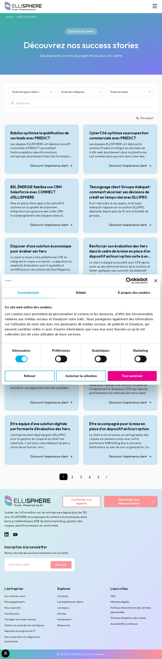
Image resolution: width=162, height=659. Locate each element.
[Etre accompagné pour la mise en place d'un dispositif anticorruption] (120, 440)
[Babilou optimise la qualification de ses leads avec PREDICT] (42, 149)
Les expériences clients (70, 601)
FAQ (113, 596)
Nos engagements (14, 601)
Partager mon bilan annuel (19, 619)
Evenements (64, 619)
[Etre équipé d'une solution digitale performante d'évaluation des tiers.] (42, 440)
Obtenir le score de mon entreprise (24, 625)
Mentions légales (120, 601)
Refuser (29, 376)
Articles (61, 613)
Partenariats (11, 613)
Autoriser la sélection (81, 376)
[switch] (61, 359)
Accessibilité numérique (124, 623)
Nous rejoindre (12, 607)
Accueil (9, 17)
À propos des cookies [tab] (134, 292)
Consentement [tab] (28, 292)
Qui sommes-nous (14, 596)
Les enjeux (63, 607)
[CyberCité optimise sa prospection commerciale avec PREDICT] (120, 149)
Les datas (62, 596)
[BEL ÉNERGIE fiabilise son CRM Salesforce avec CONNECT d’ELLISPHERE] (42, 206)
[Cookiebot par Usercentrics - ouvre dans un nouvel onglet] (129, 280)
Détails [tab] (81, 292)
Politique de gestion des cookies (128, 617)
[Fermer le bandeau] (155, 280)
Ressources (63, 625)
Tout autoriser (132, 376)
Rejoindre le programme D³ (19, 631)
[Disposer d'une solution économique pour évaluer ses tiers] (42, 265)
